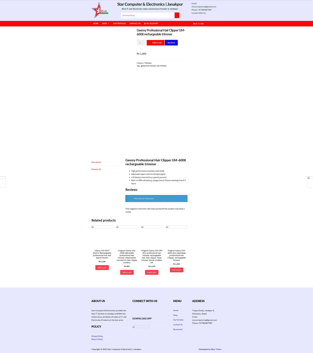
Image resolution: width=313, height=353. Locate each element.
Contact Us (134, 23)
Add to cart (157, 43)
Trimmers (148, 63)
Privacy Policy (97, 336)
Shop (104, 23)
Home (95, 23)
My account (152, 23)
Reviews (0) (96, 169)
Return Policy (97, 339)
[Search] (177, 15)
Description (96, 162)
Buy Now (171, 42)
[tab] (105, 162)
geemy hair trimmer (148, 66)
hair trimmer (161, 66)
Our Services (119, 23)
